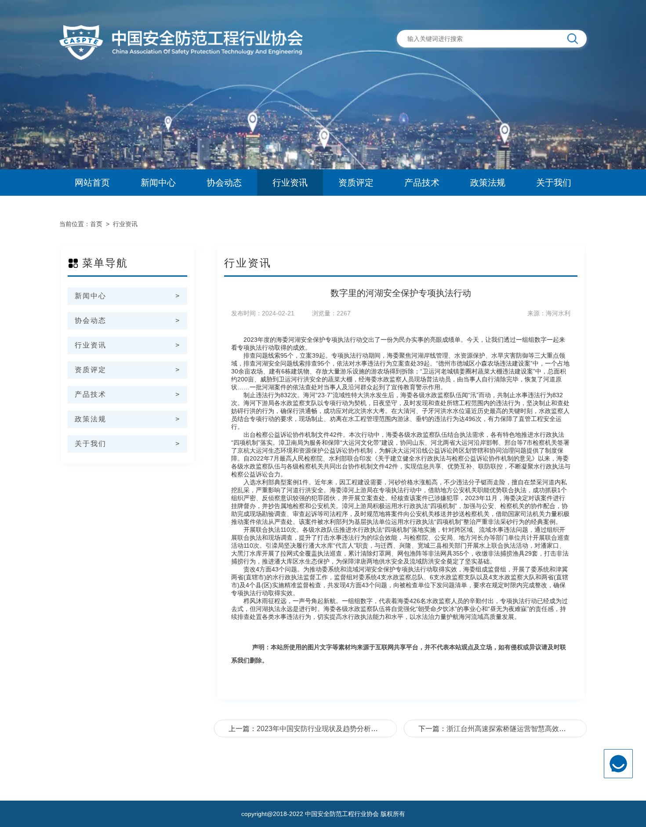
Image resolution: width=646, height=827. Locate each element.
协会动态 (224, 182)
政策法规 (487, 182)
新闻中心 (158, 182)
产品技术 (421, 182)
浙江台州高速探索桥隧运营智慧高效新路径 (513, 728)
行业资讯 (290, 182)
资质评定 (356, 182)
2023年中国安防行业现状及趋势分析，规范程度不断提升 (345, 728)
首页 (96, 223)
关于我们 (553, 182)
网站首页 (92, 182)
